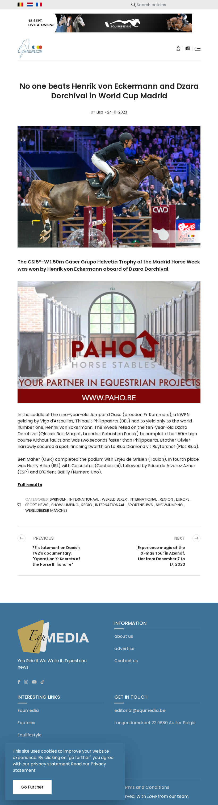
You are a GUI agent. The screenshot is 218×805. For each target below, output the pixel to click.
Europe (183, 499)
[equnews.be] (20, 4)
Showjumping (64, 505)
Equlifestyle (29, 735)
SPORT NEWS (36, 505)
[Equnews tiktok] (42, 682)
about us (123, 636)
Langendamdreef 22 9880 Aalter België (154, 723)
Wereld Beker (114, 499)
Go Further (32, 787)
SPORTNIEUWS (140, 505)
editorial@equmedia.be (139, 710)
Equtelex (26, 723)
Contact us (126, 661)
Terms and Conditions (145, 787)
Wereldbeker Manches (46, 510)
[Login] (178, 48)
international (143, 499)
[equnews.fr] (39, 4)
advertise (124, 648)
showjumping (169, 505)
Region (166, 499)
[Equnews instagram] (26, 682)
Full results (30, 485)
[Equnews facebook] (19, 682)
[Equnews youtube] (34, 682)
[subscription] (188, 48)
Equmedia (28, 710)
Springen (58, 499)
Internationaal (84, 499)
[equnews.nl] (30, 4)
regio (86, 505)
